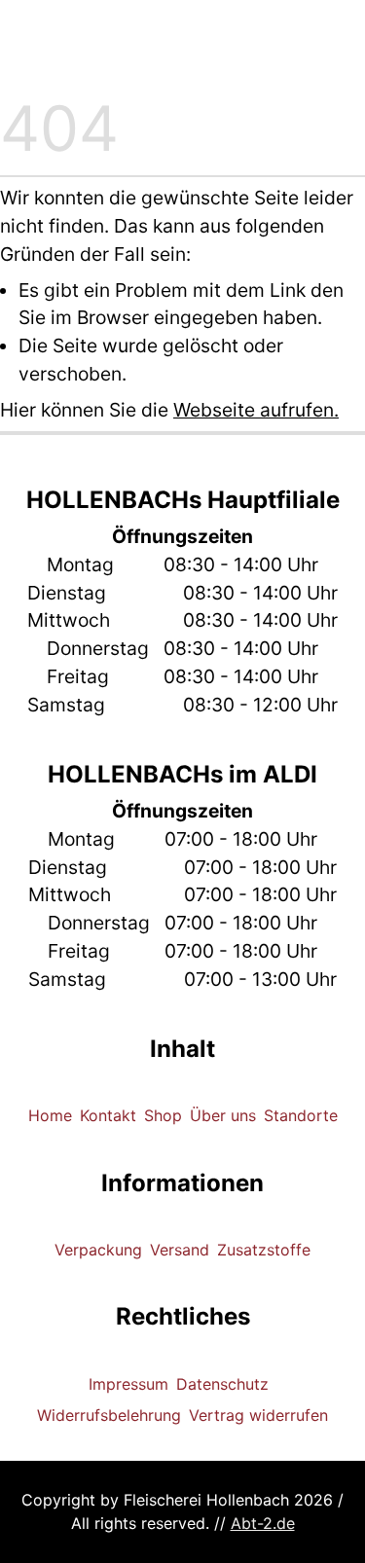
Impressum (128, 1384)
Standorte (301, 1115)
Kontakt (108, 1115)
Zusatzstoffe (263, 1249)
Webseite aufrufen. (256, 409)
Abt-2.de (263, 1523)
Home (50, 1115)
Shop (163, 1115)
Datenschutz (222, 1384)
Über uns (223, 1115)
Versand (179, 1249)
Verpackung (98, 1249)
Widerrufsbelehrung (109, 1415)
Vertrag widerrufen (258, 1415)
